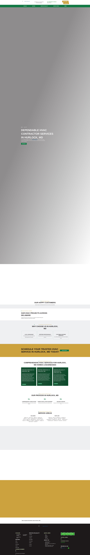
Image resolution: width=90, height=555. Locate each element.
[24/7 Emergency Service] (46, 2)
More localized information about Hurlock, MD (31, 520)
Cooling (17, 533)
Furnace (16, 542)
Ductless (30, 542)
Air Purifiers (30, 536)
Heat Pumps (17, 544)
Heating (17, 539)
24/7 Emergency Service (51, 1)
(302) (61, 542)
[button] (45, 520)
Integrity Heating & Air (34, 139)
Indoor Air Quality (34, 533)
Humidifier (30, 534)
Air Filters (30, 544)
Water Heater (17, 547)
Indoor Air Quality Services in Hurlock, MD (59, 371)
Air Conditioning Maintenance (25, 535)
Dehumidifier (30, 539)
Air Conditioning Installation (18, 535)
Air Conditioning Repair (18, 537)
